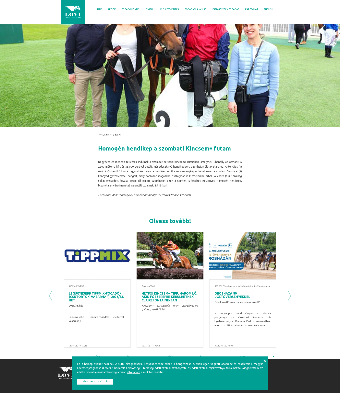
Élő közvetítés (169, 9)
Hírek (99, 9)
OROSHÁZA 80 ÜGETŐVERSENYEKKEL (232, 295)
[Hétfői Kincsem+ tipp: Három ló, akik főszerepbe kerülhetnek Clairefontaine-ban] (170, 255)
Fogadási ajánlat (196, 9)
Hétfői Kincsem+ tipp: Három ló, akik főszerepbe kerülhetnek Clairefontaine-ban (169, 297)
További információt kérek (95, 381)
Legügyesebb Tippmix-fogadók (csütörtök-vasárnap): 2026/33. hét (96, 297)
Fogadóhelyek (130, 9)
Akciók (112, 9)
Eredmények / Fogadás (226, 9)
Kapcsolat (251, 9)
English (268, 9)
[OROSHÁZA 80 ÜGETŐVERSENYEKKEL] (242, 255)
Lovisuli (149, 9)
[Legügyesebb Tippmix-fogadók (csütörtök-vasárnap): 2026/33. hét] (97, 255)
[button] (50, 295)
